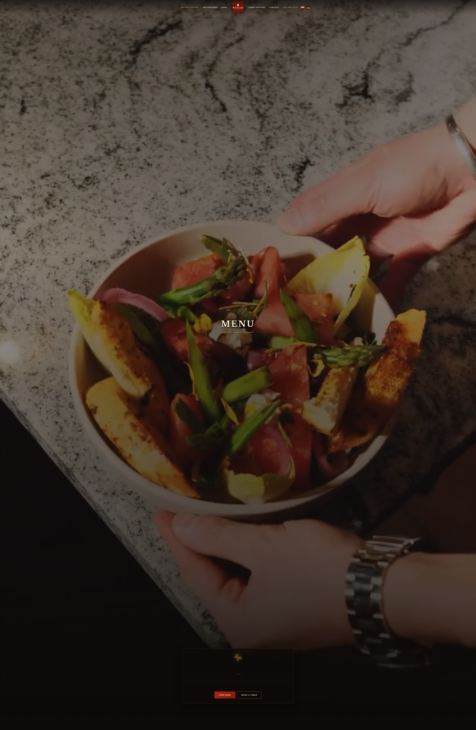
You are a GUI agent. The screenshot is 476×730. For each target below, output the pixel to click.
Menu (224, 7)
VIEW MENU (225, 695)
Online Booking (190, 7)
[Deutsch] (308, 7)
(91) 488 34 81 (290, 7)
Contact (274, 7)
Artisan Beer (210, 7)
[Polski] (302, 7)
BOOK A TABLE (249, 695)
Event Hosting (257, 7)
